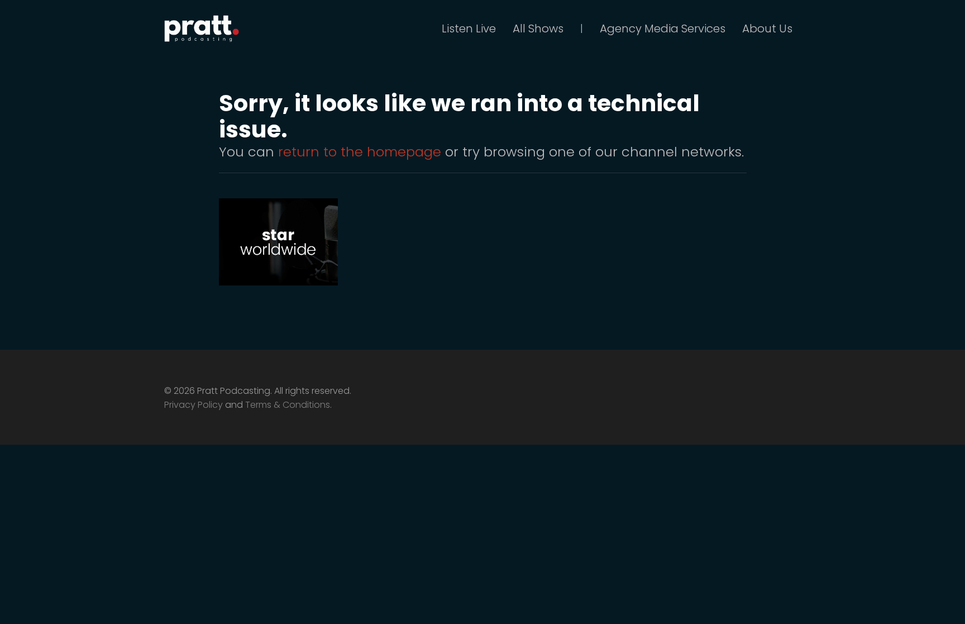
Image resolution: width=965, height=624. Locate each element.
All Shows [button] (538, 28)
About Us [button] (767, 28)
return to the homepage (359, 151)
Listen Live (469, 28)
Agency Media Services (662, 28)
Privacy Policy (193, 404)
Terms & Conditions (287, 404)
